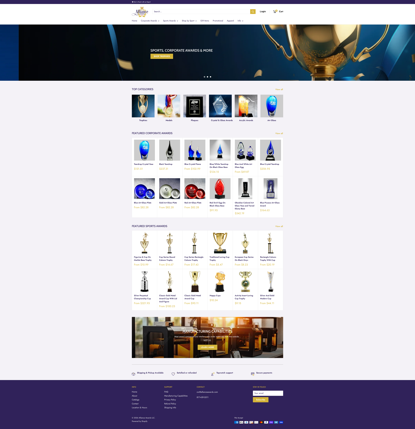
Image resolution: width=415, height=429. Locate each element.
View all (279, 89)
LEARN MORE (207, 347)
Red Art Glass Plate (192, 202)
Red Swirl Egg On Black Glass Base (217, 204)
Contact (135, 403)
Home (134, 20)
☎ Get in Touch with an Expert (141, 2)
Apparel (230, 20)
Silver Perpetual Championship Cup (142, 297)
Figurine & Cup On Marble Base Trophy (143, 259)
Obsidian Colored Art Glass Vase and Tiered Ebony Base (244, 205)
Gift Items (204, 20)
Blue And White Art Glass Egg (243, 166)
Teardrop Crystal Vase (143, 164)
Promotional (218, 20)
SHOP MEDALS (217, 56)
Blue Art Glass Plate (142, 202)
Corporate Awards (149, 20)
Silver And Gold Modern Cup (267, 297)
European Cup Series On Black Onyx (244, 259)
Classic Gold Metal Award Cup (192, 297)
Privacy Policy (170, 399)
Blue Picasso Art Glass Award (270, 204)
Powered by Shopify (139, 421)
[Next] (283, 107)
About (134, 395)
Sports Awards (169, 20)
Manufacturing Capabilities (176, 395)
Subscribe (260, 399)
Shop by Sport (188, 20)
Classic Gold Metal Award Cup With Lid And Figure (168, 298)
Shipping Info (170, 407)
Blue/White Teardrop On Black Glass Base (219, 166)
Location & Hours (139, 407)
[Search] (253, 11)
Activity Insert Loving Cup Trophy (244, 297)
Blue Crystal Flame (192, 164)
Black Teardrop (165, 164)
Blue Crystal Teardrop (269, 164)
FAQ (166, 391)
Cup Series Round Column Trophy (167, 259)
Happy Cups (215, 295)
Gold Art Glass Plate (168, 202)
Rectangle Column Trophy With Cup (268, 259)
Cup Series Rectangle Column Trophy (193, 259)
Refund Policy (170, 403)
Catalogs (135, 399)
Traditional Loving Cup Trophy (219, 259)
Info (239, 20)
